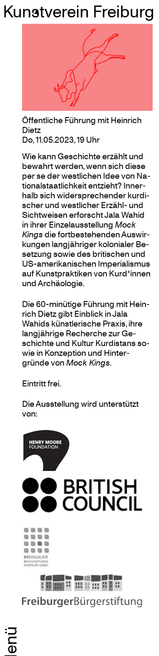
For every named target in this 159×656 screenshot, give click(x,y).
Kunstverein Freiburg (78, 11)
